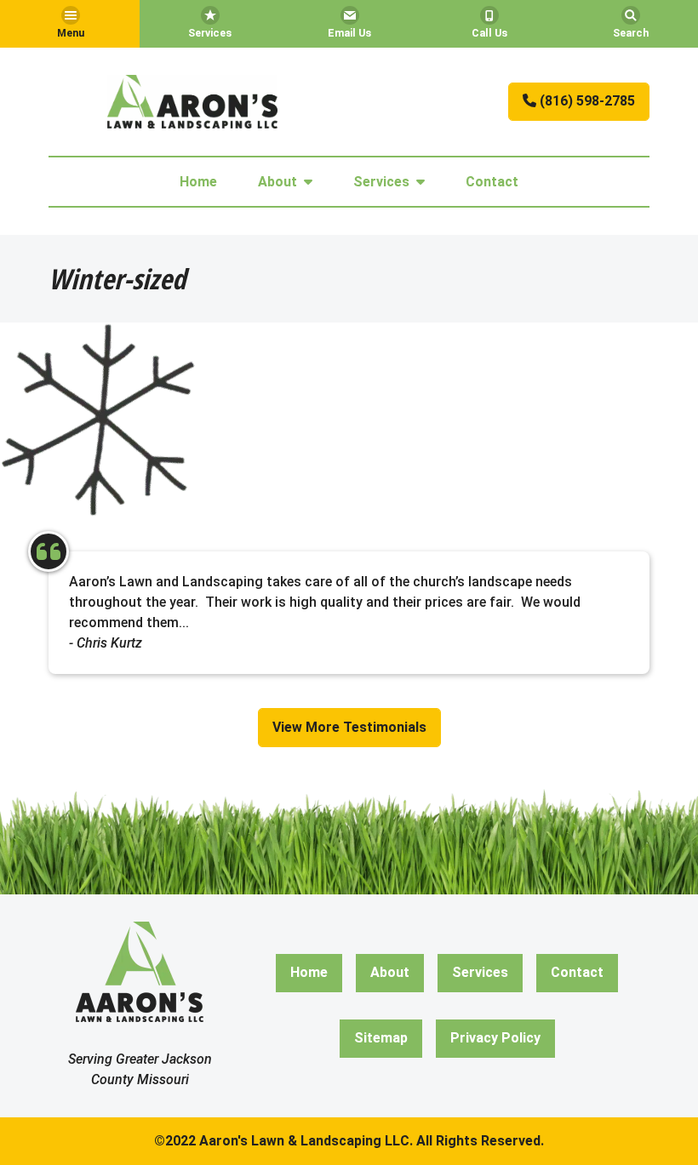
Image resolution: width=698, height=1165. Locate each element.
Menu (70, 32)
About (277, 182)
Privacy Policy (495, 1038)
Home (198, 182)
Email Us (349, 32)
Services (210, 32)
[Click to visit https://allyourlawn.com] (192, 101)
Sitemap (381, 1038)
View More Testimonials (349, 727)
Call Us (489, 32)
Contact (492, 182)
